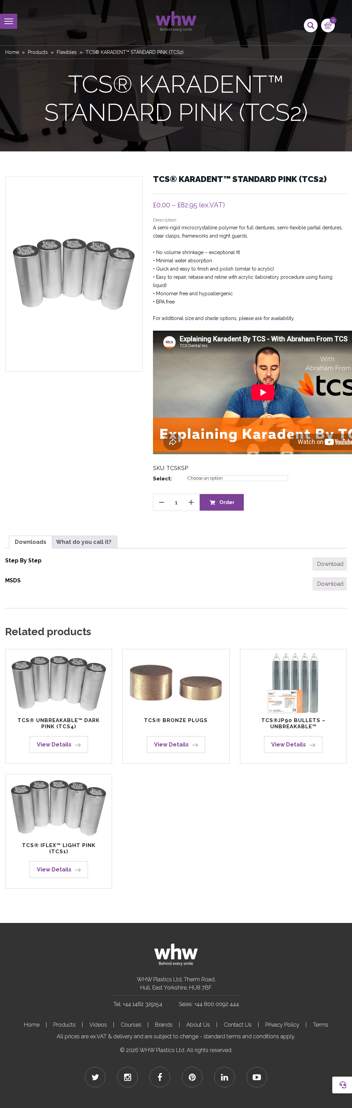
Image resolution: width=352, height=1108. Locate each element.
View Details (54, 744)
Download (330, 564)
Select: (162, 479)
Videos (98, 1024)
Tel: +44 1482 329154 (137, 1004)
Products (38, 52)
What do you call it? (83, 542)
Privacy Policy (282, 1024)
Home (12, 52)
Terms (320, 1024)
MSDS (13, 580)
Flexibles (67, 52)
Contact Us (238, 1024)
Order (226, 502)
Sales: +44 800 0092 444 (209, 1004)
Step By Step (23, 560)
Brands (164, 1024)
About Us (198, 1024)
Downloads (30, 542)
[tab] (30, 542)
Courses (131, 1024)
